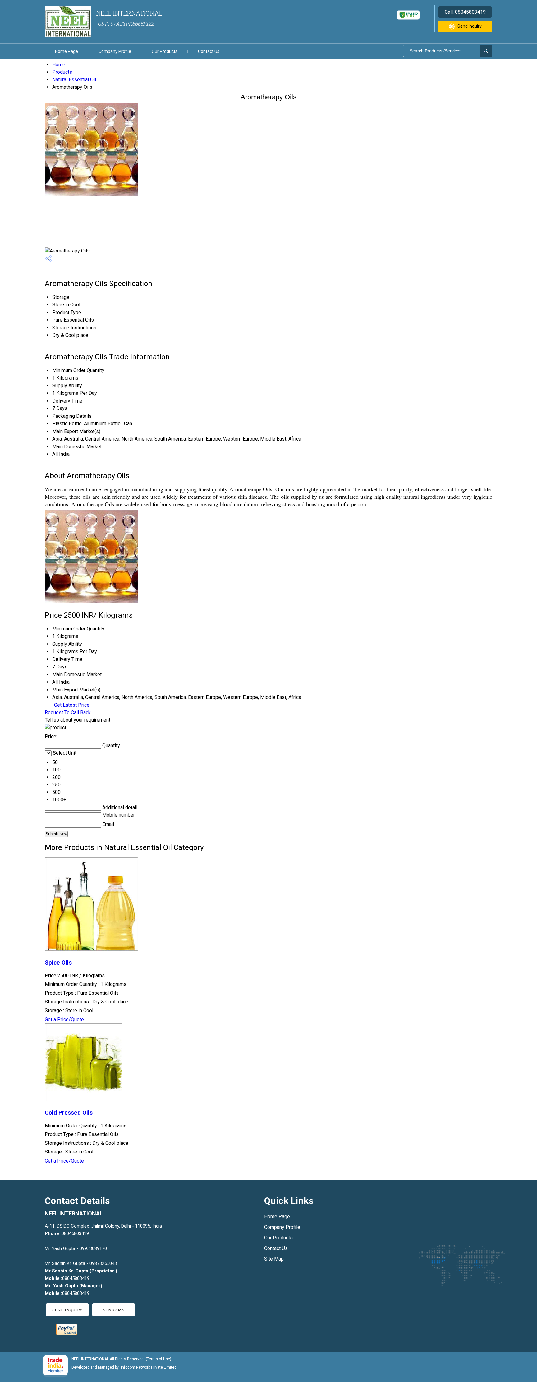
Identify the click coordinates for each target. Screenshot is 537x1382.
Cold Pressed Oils (69, 1112)
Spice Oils (58, 962)
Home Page (66, 51)
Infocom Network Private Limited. (149, 1367)
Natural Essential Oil (74, 80)
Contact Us (208, 51)
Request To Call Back (68, 712)
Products (62, 72)
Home (58, 65)
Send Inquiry (469, 26)
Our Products (164, 51)
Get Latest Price (71, 705)
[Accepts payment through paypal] (66, 1333)
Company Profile (115, 51)
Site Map (274, 1259)
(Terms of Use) (158, 1359)
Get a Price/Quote (64, 1019)
